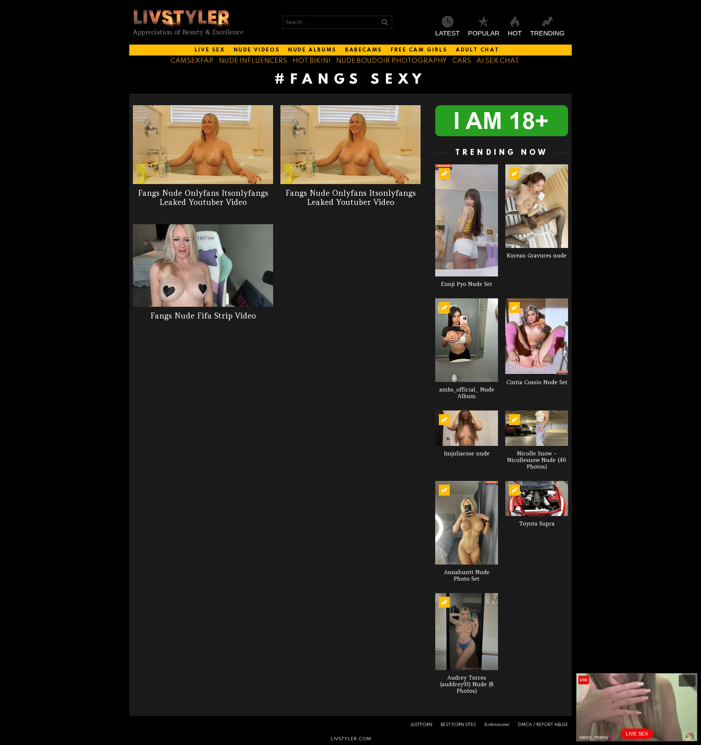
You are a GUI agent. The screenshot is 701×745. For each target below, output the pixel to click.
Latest (447, 33)
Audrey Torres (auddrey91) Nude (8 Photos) (467, 684)
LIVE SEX (210, 50)
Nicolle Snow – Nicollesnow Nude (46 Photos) (536, 460)
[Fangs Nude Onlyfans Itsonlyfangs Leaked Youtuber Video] (203, 144)
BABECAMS (363, 50)
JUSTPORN (421, 725)
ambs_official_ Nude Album (466, 393)
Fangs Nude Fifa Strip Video (203, 316)
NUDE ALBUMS (312, 50)
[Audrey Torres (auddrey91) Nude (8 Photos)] (466, 631)
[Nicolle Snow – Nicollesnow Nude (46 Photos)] (536, 428)
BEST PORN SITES (458, 725)
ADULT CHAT (477, 50)
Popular (483, 33)
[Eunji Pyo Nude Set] (466, 220)
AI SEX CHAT (497, 60)
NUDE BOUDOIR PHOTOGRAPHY (391, 60)
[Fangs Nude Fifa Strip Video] (203, 265)
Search (385, 24)
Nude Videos (257, 50)
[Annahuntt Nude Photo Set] (466, 523)
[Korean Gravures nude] (536, 206)
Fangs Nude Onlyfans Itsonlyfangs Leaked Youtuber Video (203, 197)
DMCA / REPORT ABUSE (543, 725)
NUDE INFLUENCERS (253, 60)
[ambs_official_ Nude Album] (466, 340)
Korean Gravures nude (537, 255)
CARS (461, 60)
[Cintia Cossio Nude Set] (536, 336)
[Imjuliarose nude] (466, 428)
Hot (515, 33)
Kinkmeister (497, 725)
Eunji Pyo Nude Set (466, 283)
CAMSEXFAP (192, 60)
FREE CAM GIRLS (419, 50)
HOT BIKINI (311, 60)
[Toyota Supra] (536, 498)
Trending (547, 33)
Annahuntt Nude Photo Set (467, 575)
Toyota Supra (537, 523)
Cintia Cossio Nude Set (536, 382)
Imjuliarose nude (467, 453)
